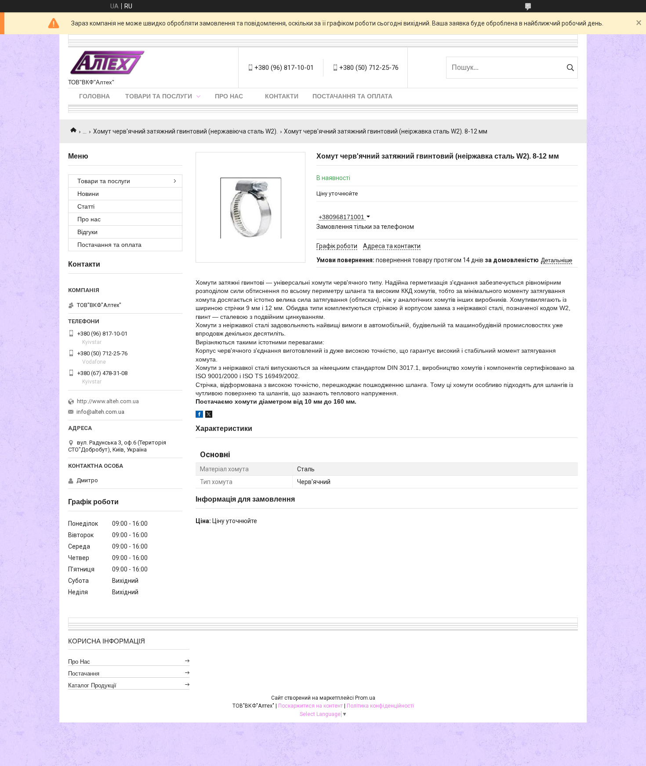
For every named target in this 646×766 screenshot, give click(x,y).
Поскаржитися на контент (310, 706)
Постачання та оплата (352, 96)
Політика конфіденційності (380, 706)
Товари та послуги (158, 96)
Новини (88, 193)
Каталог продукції (92, 685)
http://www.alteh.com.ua (108, 401)
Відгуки (87, 231)
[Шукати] (570, 68)
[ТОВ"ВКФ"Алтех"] (107, 63)
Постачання (83, 673)
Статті (85, 206)
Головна (94, 96)
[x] (208, 415)
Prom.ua (365, 698)
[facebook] (199, 415)
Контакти (281, 96)
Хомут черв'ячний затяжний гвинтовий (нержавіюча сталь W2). (185, 131)
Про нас (229, 96)
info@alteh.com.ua (100, 411)
